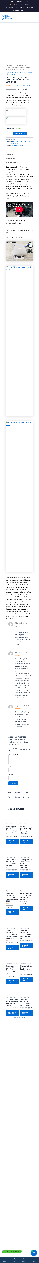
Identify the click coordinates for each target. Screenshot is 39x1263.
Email (10, 774)
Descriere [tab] (9, 155)
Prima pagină (10, 65)
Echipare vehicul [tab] (12, 162)
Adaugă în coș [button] (11, 841)
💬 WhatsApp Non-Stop (19, 10)
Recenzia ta (14, 754)
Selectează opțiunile (12, 1013)
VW (17, 65)
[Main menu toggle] (35, 17)
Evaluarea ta (12, 749)
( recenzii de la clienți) (22, 85)
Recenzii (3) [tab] (10, 158)
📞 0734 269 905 (28, 7)
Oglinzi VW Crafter (12, 73)
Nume (10, 767)
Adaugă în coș (20, 134)
